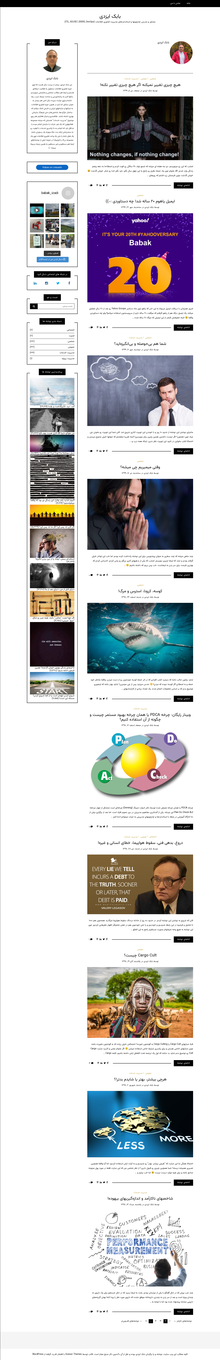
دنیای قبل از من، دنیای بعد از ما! (59, 589)
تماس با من (175, 3)
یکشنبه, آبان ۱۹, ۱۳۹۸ (131, 961)
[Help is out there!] (37, 241)
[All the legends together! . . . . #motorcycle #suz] (52, 225)
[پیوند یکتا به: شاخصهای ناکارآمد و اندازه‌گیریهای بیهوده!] (140, 1248)
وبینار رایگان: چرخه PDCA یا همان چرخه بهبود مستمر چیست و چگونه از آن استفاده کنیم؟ (140, 717)
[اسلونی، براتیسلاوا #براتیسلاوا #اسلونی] (67, 210)
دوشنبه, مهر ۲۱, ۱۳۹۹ (131, 349)
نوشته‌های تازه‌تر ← (183, 1321)
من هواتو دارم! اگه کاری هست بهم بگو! (56, 433)
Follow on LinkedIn (52, 167)
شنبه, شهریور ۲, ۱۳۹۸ (131, 1085)
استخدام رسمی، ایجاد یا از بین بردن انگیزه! (55, 559)
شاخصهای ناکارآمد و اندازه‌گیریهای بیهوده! (140, 1199)
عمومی (144, 78)
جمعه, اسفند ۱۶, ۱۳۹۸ (131, 725)
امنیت (52, 336)
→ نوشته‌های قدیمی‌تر (131, 1321)
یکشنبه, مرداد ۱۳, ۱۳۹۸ (131, 1204)
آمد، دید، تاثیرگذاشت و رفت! (61, 406)
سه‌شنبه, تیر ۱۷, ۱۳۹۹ (131, 473)
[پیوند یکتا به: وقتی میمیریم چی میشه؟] (140, 514)
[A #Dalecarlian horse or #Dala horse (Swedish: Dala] (37, 225)
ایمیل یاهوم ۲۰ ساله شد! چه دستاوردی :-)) (140, 201)
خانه (188, 3)
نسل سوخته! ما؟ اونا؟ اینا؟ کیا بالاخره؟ (56, 453)
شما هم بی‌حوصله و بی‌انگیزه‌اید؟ (140, 344)
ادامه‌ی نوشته (183, 185)
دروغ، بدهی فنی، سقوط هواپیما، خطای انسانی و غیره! (140, 843)
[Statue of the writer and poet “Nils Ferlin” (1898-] (67, 241)
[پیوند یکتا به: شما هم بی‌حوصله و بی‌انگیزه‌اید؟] (140, 391)
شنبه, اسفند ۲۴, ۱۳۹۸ (131, 597)
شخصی (153, 78)
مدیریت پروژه (52, 358)
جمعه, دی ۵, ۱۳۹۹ (131, 90)
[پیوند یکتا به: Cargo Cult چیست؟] (140, 1002)
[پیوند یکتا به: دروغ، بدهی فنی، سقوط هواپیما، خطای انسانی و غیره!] (140, 884)
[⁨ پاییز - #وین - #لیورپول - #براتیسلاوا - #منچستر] (52, 210)
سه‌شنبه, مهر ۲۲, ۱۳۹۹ (131, 207)
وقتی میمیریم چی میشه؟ (140, 467)
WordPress (37, 1354)
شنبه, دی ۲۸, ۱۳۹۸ (131, 849)
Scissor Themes (73, 1354)
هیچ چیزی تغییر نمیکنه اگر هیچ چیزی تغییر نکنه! (140, 85)
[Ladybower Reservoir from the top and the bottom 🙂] (67, 225)
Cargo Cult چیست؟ (140, 955)
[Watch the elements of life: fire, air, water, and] (37, 210)
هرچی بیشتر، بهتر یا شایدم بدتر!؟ (140, 1079)
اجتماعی (152, 837)
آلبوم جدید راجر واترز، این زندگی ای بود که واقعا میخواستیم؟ (52, 502)
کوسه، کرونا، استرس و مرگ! (140, 591)
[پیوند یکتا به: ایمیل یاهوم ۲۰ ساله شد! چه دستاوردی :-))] (140, 258)
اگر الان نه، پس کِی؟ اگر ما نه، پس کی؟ (56, 527)
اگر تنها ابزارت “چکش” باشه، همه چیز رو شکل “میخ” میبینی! (53, 619)
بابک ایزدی (110, 16)
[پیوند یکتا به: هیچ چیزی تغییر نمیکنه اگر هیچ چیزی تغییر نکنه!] (140, 128)
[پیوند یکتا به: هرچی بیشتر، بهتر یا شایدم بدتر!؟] (140, 1124)
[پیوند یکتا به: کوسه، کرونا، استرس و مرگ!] (140, 638)
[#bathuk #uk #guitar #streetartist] (52, 241)
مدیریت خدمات (131, 78)
